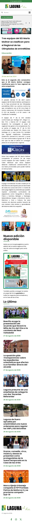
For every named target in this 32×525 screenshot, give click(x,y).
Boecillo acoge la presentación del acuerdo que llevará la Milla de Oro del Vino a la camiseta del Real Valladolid (15, 327)
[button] (29, 12)
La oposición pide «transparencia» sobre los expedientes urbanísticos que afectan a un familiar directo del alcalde (16, 361)
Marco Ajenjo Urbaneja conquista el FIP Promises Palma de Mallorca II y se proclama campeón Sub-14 (15, 490)
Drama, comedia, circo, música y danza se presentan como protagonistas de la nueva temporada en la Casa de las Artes (15, 457)
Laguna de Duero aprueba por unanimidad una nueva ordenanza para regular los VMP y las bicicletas (15, 424)
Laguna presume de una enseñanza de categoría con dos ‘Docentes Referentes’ (15, 393)
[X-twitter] (21, 519)
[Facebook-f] (11, 519)
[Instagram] (16, 519)
